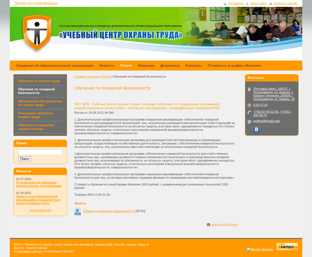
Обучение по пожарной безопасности (36, 91)
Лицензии (146, 65)
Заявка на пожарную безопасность (108, 211)
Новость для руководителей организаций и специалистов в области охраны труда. (38, 200)
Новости (106, 65)
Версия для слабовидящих (36, 2)
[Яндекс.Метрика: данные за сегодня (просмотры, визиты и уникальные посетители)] (260, 250)
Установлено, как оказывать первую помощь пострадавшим (39, 184)
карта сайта (258, 3)
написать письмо (285, 3)
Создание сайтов (29, 251)
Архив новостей (40, 210)
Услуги (126, 65)
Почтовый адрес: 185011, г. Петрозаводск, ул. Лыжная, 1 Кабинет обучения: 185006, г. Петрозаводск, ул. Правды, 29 (274, 94)
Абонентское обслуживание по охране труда (40, 103)
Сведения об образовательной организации (55, 65)
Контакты (193, 65)
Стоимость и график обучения (234, 65)
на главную (236, 3)
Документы (170, 65)
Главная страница (87, 76)
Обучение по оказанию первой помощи (36, 127)
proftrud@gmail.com (266, 121)
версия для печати (225, 224)
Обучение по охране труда (39, 81)
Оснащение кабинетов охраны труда (35, 115)
